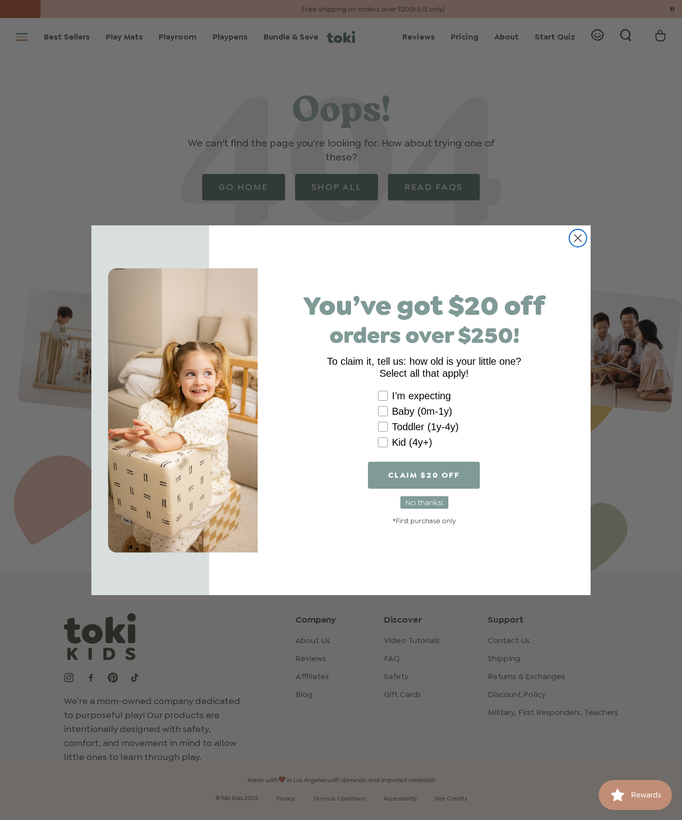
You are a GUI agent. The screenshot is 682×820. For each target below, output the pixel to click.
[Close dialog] (578, 238)
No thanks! (424, 502)
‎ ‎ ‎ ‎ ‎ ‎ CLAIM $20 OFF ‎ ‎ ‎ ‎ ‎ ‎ (424, 475)
